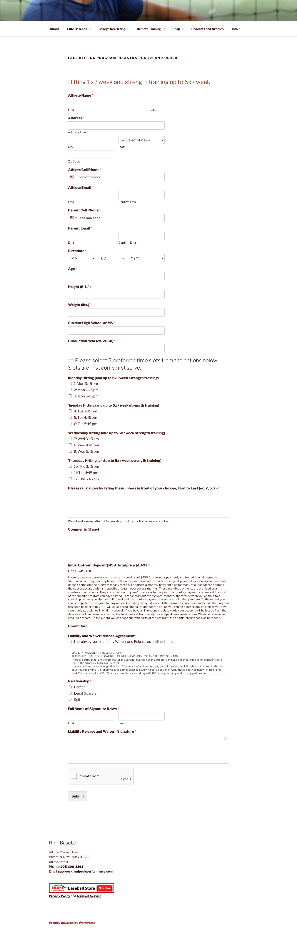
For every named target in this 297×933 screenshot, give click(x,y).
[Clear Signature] (225, 738)
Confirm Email (127, 202)
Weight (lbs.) (79, 305)
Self (77, 700)
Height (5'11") (80, 287)
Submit (78, 796)
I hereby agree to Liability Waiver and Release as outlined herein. (125, 642)
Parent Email (80, 228)
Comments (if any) (83, 529)
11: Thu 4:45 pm (86, 473)
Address (76, 118)
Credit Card (79, 626)
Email (71, 202)
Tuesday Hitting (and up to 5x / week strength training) (113, 405)
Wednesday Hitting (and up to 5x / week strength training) (116, 433)
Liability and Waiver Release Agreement (102, 636)
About (54, 29)
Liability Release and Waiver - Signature (102, 731)
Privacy (55, 896)
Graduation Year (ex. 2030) (91, 341)
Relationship (79, 681)
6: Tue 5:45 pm (85, 424)
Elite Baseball (77, 29)
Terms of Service (89, 896)
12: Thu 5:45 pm (86, 479)
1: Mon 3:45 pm (86, 384)
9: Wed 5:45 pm (86, 451)
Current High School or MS (91, 323)
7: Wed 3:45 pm (86, 439)
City (70, 147)
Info (235, 29)
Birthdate (77, 251)
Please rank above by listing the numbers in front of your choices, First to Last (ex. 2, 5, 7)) (144, 488)
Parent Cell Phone (84, 210)
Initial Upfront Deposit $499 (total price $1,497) (109, 565)
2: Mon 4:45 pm (86, 390)
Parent (79, 687)
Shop (176, 29)
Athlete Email (80, 188)
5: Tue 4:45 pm (85, 417)
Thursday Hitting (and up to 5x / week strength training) (114, 461)
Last (154, 109)
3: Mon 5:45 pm (86, 396)
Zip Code (74, 161)
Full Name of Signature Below (93, 709)
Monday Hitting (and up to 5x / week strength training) (113, 378)
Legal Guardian (86, 693)
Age (72, 269)
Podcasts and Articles (207, 29)
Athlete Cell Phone (84, 170)
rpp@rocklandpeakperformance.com (85, 871)
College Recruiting (111, 29)
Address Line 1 (78, 132)
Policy (65, 896)
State (122, 147)
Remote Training (149, 29)
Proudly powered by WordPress (72, 923)
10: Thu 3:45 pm (86, 466)
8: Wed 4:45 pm (86, 445)
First (71, 109)
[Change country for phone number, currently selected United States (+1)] (73, 177)
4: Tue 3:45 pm (85, 411)
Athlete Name (80, 95)
